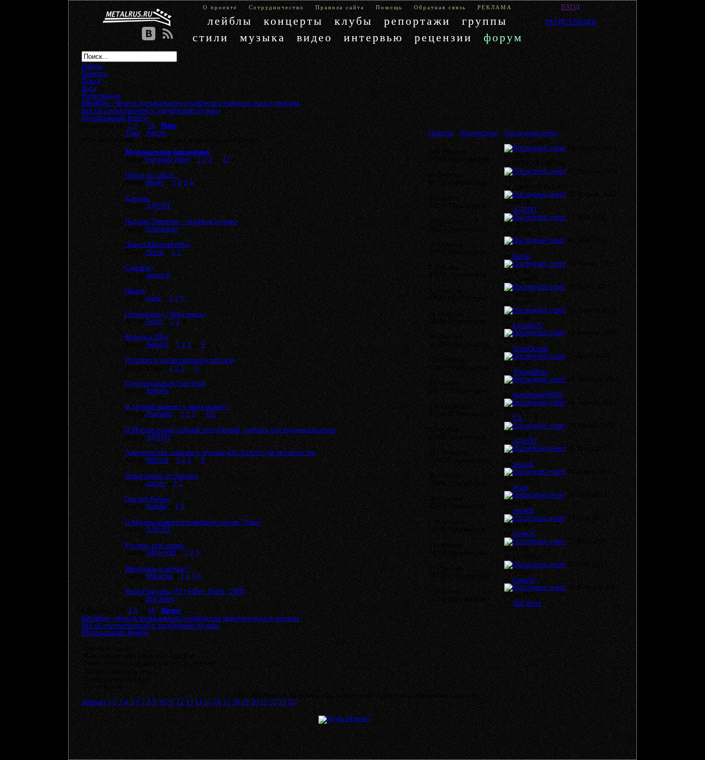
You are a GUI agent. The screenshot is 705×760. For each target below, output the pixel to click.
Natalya (157, 344)
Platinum (159, 413)
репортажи (417, 20)
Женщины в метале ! (157, 568)
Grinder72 (528, 325)
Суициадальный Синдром (165, 383)
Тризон (157, 390)
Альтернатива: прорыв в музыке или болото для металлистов (220, 452)
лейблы (229, 20)
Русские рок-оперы (154, 545)
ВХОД (570, 7)
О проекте (220, 7)
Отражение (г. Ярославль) (165, 314)
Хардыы (137, 198)
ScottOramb (530, 348)
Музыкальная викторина (167, 152)
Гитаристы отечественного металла (179, 360)
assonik (523, 464)
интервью (373, 37)
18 (151, 125)
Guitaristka (162, 229)
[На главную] (137, 17)
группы (484, 20)
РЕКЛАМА (494, 7)
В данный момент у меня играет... (178, 406)
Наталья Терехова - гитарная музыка (181, 221)
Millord (157, 460)
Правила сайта (339, 7)
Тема (132, 133)
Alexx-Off (161, 552)
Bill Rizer (160, 599)
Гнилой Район (147, 499)
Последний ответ (531, 133)
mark (153, 298)
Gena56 (524, 533)
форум (503, 37)
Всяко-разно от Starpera (161, 475)
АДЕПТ (158, 205)
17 (226, 159)
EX (518, 418)
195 (210, 413)
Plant (520, 487)
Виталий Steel (167, 159)
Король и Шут (147, 336)
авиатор (158, 275)
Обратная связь (440, 7)
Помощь (389, 7)
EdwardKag (530, 372)
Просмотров (479, 133)
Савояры (138, 267)
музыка (262, 37)
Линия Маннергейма (157, 244)
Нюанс (135, 291)
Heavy (155, 182)
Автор (155, 133)
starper (156, 483)
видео (314, 37)
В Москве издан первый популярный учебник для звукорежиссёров (230, 429)
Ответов (441, 133)
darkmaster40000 (538, 394)
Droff (154, 321)
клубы (353, 20)
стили (211, 37)
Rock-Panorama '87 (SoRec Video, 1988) (185, 591)
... (143, 125)
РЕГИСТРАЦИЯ (571, 22)
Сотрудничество (276, 7)
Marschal (159, 576)
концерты (293, 20)
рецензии (443, 37)
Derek (155, 252)
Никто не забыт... (152, 175)
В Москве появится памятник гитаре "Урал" (193, 522)
